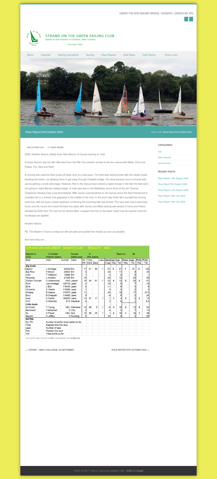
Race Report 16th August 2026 (173, 178)
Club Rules (129, 54)
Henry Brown (57, 147)
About (30, 54)
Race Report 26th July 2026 (171, 195)
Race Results (109, 54)
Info (160, 131)
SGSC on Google (134, 470)
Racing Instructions (68, 54)
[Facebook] (191, 19)
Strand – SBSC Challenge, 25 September (50, 349)
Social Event (164, 163)
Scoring (90, 54)
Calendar (46, 54)
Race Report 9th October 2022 (130, 349)
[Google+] (186, 19)
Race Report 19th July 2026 (171, 201)
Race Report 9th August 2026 (172, 184)
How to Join (171, 54)
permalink (75, 338)
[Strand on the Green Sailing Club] (71, 38)
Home (154, 131)
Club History (149, 54)
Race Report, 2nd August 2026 (173, 189)
